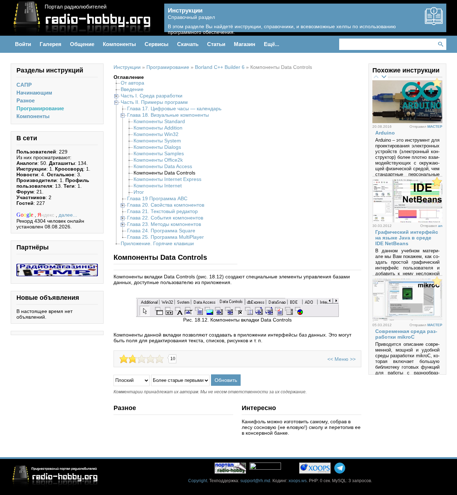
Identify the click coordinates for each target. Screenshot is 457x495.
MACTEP (434, 126)
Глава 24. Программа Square (161, 230)
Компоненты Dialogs (157, 147)
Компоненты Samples (159, 153)
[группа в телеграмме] (339, 468)
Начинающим (34, 93)
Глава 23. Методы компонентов (164, 224)
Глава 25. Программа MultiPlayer (165, 237)
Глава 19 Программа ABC (157, 198)
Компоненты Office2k (158, 160)
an (440, 226)
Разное (25, 100)
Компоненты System (157, 140)
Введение (132, 89)
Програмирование (40, 108)
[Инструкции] (434, 22)
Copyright (197, 480)
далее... (68, 215)
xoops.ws (297, 480)
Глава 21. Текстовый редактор (162, 211)
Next (384, 76)
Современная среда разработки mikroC (406, 334)
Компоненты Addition (158, 128)
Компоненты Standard (159, 121)
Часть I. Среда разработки (151, 96)
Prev (376, 76)
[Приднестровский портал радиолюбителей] (230, 468)
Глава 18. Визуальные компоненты (168, 115)
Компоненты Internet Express (167, 179)
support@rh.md (255, 480)
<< (330, 359)
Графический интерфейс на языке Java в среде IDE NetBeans (406, 237)
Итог (139, 192)
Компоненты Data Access (163, 166)
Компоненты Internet (158, 185)
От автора (132, 83)
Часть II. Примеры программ (154, 102)
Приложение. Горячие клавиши (157, 243)
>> (353, 359)
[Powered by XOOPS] (315, 468)
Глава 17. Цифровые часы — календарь (174, 108)
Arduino (385, 133)
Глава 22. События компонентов (165, 218)
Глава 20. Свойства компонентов (165, 205)
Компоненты (33, 116)
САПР (24, 85)
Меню (341, 359)
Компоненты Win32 (156, 134)
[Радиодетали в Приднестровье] (57, 266)
